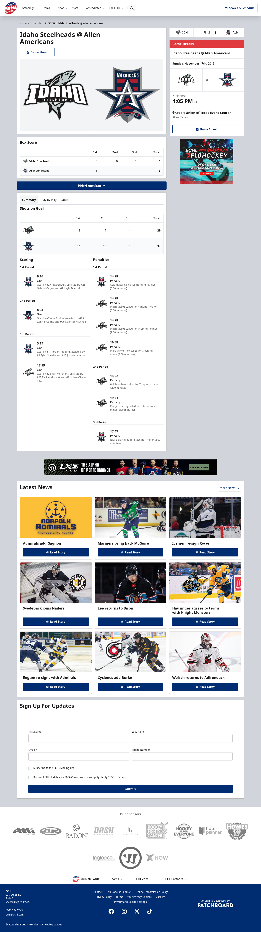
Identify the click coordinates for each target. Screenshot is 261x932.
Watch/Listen (93, 8)
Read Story (57, 552)
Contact (97, 892)
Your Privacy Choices (139, 896)
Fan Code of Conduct (119, 892)
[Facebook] (111, 911)
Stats (75, 8)
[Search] (131, 8)
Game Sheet (39, 52)
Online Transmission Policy (152, 892)
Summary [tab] (29, 200)
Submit (130, 789)
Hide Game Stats (90, 185)
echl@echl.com (15, 914)
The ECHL (114, 8)
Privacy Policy (104, 896)
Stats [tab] (64, 200)
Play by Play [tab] (48, 200)
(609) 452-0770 (14, 909)
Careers (160, 896)
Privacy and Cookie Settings (130, 901)
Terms (119, 896)
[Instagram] (124, 911)
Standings (28, 8)
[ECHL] (10, 8)
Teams (46, 8)
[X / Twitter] (137, 911)
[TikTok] (150, 911)
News (61, 8)
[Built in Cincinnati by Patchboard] (215, 903)
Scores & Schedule (241, 8)
